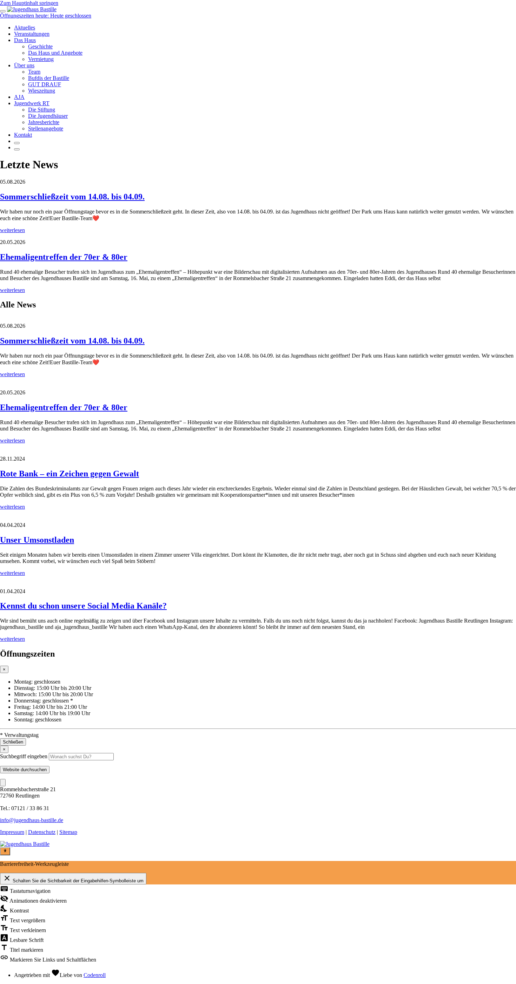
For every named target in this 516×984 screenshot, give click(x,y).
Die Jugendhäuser (48, 116)
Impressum (12, 832)
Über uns (24, 65)
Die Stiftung (41, 110)
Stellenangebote (45, 128)
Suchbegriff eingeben (23, 756)
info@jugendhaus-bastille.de (31, 820)
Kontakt (23, 135)
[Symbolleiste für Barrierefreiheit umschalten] (5, 851)
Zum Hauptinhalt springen (29, 3)
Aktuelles (24, 27)
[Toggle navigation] (3, 11)
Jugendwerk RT (31, 103)
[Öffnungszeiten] (17, 149)
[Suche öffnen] (17, 143)
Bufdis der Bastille (48, 78)
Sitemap (68, 832)
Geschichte (40, 46)
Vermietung (41, 59)
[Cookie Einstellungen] (3, 782)
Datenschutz (41, 832)
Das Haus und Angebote (55, 53)
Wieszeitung (41, 91)
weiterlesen (12, 230)
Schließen (13, 742)
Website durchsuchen (25, 769)
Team (34, 72)
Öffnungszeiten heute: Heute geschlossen (45, 16)
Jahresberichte (43, 122)
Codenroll (95, 975)
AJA (19, 97)
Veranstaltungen (31, 34)
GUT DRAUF (44, 84)
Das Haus (25, 40)
